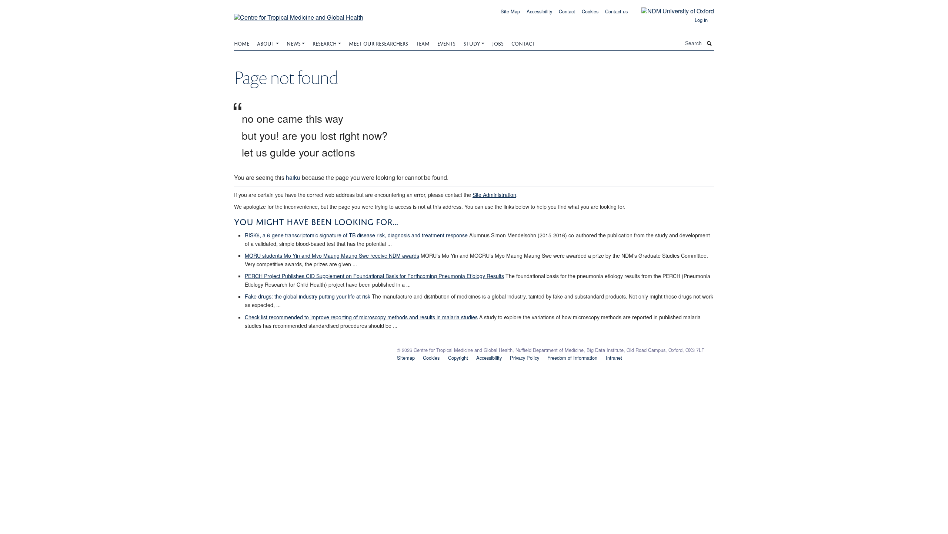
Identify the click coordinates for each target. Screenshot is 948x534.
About (265, 43)
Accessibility (539, 11)
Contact (567, 11)
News (294, 43)
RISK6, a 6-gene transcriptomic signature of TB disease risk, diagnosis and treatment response (356, 235)
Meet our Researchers (378, 43)
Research (325, 43)
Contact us (616, 11)
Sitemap (406, 357)
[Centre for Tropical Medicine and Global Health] (298, 14)
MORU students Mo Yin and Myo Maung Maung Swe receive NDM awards (332, 255)
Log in (701, 19)
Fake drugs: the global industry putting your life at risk (307, 296)
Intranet (614, 357)
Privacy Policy (524, 357)
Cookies (590, 11)
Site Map (510, 11)
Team (423, 43)
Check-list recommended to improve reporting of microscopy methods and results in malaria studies (361, 317)
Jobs (498, 43)
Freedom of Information (572, 357)
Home (241, 43)
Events (446, 43)
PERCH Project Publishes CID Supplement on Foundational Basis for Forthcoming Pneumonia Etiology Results (374, 276)
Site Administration (494, 194)
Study (472, 43)
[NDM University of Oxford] (672, 10)
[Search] (709, 43)
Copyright (458, 357)
